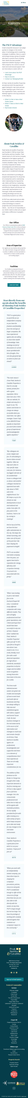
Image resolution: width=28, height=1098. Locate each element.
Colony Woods (14, 1026)
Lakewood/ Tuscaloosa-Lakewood (14, 1003)
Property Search (14, 1062)
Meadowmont (14, 1033)
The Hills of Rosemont (14, 998)
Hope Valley (14, 1000)
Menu (24, 2)
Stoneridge (14, 1039)
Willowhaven (14, 1013)
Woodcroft (14, 1014)
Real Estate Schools (11, 108)
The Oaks (14, 1041)
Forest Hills (14, 996)
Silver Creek (14, 1035)
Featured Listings (14, 1064)
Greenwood (14, 1030)
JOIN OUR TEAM (14, 285)
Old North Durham (14, 1007)
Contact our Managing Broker (14, 79)
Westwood (14, 1043)
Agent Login (23, 1096)
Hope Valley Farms (14, 1001)
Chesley (14, 1024)
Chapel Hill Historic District (14, 1022)
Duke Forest (14, 994)
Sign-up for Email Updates (14, 979)
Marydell (14, 1005)
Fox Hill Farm (14, 1053)
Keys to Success (10, 77)
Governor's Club (14, 1028)
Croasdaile (14, 992)
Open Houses (14, 1066)
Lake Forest (14, 1031)
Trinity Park (14, 1011)
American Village (14, 990)
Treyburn (14, 1009)
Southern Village (14, 1037)
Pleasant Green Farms (14, 1055)
